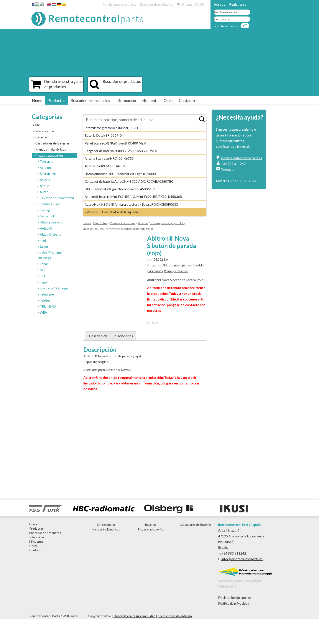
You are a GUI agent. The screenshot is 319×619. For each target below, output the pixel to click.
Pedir (98, 482)
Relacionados (123, 336)
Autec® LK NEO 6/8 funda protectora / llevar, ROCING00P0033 (131, 204)
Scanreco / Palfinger (54, 288)
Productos (56, 100)
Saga (43, 282)
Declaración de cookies (235, 597)
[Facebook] (33, 4)
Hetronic (46, 228)
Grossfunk (47, 216)
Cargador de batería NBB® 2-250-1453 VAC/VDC (121, 151)
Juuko (44, 246)
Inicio (87, 223)
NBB (43, 270)
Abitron (45, 167)
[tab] (98, 336)
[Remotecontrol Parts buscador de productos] (94, 87)
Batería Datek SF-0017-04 (104, 135)
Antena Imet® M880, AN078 (105, 166)
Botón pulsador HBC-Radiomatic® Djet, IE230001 (121, 174)
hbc (37, 125)
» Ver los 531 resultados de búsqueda (111, 212)
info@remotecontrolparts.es (241, 158)
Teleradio (46, 161)
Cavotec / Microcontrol (57, 198)
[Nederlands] (54, 5)
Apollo (44, 186)
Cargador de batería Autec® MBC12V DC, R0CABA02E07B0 (129, 181)
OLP (43, 276)
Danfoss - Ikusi (50, 204)
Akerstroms (48, 174)
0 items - (193, 4)
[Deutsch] (59, 5)
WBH (44, 312)
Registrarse (237, 4)
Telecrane (47, 294)
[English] (49, 5)
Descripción (98, 336)
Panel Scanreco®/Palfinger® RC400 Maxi (115, 143)
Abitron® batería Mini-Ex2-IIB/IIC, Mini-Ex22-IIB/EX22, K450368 (133, 197)
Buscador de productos (156, 4)
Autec (44, 192)
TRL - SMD (48, 306)
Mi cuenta (149, 100)
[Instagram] (42, 5)
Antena (45, 180)
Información (125, 100)
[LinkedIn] (37, 5)
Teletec (45, 300)
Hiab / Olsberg (50, 234)
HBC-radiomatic (51, 222)
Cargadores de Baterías (52, 143)
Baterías (41, 137)
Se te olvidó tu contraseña (228, 26)
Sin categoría (44, 131)
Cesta (169, 100)
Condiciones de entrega (119, 4)
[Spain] (64, 5)
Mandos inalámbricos (50, 149)
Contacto (187, 100)
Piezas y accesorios (49, 155)
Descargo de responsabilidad (134, 616)
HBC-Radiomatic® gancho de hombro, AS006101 (120, 189)
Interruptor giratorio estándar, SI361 (111, 128)
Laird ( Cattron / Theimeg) (50, 255)
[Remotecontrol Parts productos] (36, 87)
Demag (45, 210)
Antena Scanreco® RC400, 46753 (109, 158)
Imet (43, 240)
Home (37, 100)
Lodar (44, 264)
